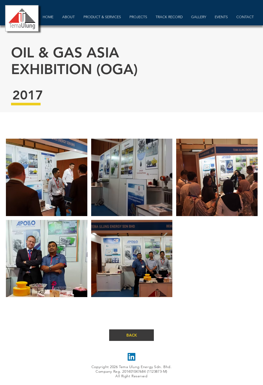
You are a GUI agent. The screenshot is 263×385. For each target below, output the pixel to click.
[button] (46, 177)
